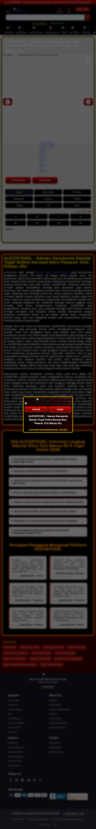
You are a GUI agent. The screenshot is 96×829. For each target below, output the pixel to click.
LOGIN (60, 409)
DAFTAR (36, 409)
